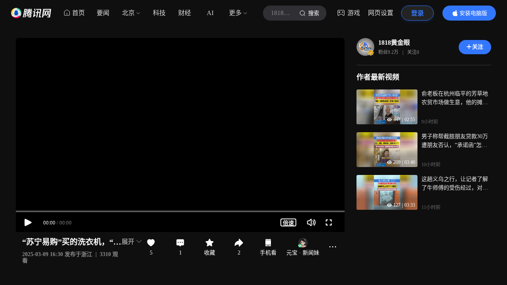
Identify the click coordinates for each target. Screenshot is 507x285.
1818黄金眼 (394, 42)
